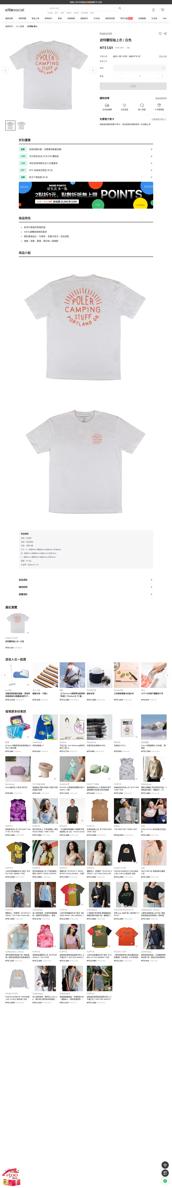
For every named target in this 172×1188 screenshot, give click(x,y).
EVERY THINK (93, 784)
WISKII (116, 826)
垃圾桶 (50, 13)
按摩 (92, 13)
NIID (61, 690)
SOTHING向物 (39, 784)
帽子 (56, 13)
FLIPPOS (117, 784)
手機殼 (68, 13)
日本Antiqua (146, 784)
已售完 (133, 86)
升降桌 (76, 13)
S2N (143, 826)
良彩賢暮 (145, 742)
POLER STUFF (11, 638)
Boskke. (63, 742)
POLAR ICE (91, 690)
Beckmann (10, 784)
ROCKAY (63, 826)
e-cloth (8, 690)
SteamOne (91, 742)
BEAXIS (117, 742)
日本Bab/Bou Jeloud (150, 910)
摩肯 (7, 742)
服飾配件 (9, 26)
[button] (10, 125)
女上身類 (20, 26)
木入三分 (36, 690)
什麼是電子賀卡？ (159, 119)
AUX (143, 690)
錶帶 (62, 13)
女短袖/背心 (32, 26)
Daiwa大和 (118, 690)
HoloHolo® (64, 784)
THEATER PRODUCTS (123, 910)
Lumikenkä (37, 742)
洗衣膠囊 (84, 13)
